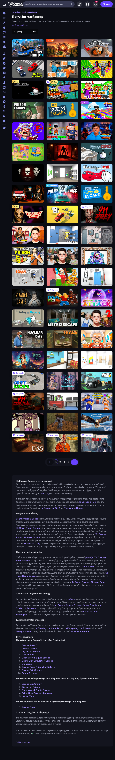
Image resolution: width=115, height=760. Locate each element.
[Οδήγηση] (4, 92)
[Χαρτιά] (4, 120)
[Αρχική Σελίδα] (4, 13)
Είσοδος (107, 4)
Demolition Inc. (30, 648)
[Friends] (79, 4)
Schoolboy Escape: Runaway (37, 693)
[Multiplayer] (4, 41)
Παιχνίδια (16, 12)
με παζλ (89, 557)
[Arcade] (4, 53)
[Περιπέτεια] (4, 101)
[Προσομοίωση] (4, 106)
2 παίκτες (44, 493)
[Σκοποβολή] (4, 111)
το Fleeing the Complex (48, 628)
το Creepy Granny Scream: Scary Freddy (76, 605)
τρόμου (71, 599)
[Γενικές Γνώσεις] (4, 73)
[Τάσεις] (4, 27)
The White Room (73, 508)
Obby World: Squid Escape (36, 657)
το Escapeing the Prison (77, 628)
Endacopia (27, 664)
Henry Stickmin (24, 631)
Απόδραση (32, 12)
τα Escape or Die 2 (50, 508)
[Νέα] (4, 22)
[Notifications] (95, 4)
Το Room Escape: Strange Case (88, 582)
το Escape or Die (87, 501)
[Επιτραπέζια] (4, 82)
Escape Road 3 (29, 645)
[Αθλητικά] (4, 68)
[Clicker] (4, 58)
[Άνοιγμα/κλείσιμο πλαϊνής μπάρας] (4, 4)
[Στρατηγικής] (4, 116)
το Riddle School (80, 631)
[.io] (4, 63)
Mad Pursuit (28, 654)
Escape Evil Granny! (32, 670)
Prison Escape (29, 673)
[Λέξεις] (4, 87)
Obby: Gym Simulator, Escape (37, 660)
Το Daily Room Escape (28, 518)
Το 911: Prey (87, 566)
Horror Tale (28, 696)
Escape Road (28, 707)
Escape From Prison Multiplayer (39, 667)
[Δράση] (4, 77)
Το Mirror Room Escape (28, 528)
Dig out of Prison (31, 651)
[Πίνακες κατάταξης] (4, 46)
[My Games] (87, 4)
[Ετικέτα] (4, 128)
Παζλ (24, 12)
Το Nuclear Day (32, 543)
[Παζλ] (4, 96)
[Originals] (4, 37)
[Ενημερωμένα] (4, 32)
